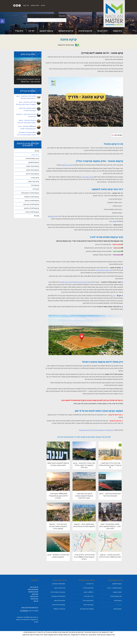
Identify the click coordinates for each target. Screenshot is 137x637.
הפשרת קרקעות (117, 592)
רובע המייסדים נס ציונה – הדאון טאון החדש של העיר (110, 495)
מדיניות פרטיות (34, 596)
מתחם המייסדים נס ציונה (58, 605)
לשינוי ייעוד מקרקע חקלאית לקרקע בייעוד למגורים (75, 282)
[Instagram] (14, 5)
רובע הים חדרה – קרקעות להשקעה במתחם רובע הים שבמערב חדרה (58, 526)
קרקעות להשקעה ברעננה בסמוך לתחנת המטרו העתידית (58, 464)
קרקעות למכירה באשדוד (31, 197)
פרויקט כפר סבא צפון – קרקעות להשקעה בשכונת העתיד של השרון (84, 496)
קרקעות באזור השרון (32, 166)
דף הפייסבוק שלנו (33, 607)
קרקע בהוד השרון (33, 181)
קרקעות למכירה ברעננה (32, 200)
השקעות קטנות (118, 609)
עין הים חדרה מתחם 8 (59, 609)
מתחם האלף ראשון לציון (58, 584)
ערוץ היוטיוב (24, 607)
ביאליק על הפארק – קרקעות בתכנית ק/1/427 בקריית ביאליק (110, 556)
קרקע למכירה (109, 430)
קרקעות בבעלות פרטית (103, 270)
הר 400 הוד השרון (88, 592)
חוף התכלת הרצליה (88, 588)
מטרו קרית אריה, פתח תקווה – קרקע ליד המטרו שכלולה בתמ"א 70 (110, 465)
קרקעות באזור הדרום (32, 174)
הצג (113, 135)
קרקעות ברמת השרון (59, 601)
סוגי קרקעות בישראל (85, 430)
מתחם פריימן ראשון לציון (86, 609)
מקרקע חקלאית (53, 216)
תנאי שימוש (35, 5)
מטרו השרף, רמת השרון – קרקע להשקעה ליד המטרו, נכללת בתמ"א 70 (84, 465)
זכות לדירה (36, 189)
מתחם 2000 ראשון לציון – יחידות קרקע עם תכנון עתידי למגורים (58, 496)
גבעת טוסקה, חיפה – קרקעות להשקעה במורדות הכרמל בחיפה (84, 525)
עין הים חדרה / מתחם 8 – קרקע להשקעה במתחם (58, 556)
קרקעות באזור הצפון (32, 170)
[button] (2, 21)
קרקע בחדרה (35, 178)
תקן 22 (113, 296)
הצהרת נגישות (34, 599)
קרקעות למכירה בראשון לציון (30, 193)
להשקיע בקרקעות (67, 165)
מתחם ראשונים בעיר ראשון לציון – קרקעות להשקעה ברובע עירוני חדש (110, 526)
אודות (43, 5)
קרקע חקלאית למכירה (32, 158)
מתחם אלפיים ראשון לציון (58, 596)
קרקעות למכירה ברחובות (31, 208)
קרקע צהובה (35, 155)
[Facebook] (19, 5)
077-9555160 (24, 611)
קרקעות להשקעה (33, 162)
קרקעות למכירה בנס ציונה (31, 204)
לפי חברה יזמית (34, 587)
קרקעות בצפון (118, 601)
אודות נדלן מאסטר (33, 592)
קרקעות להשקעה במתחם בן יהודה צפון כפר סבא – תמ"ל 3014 (28, 80)
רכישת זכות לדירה (98, 430)
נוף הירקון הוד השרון (59, 588)
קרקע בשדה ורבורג (88, 605)
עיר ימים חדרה (89, 584)
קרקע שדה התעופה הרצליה (57, 592)
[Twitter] (17, 5)
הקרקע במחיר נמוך (87, 177)
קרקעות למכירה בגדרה (32, 212)
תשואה (114, 221)
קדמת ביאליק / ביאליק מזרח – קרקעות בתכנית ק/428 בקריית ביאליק (84, 557)
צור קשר (26, 5)
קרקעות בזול (35, 185)
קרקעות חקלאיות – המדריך (114, 588)
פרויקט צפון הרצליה (88, 601)
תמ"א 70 (36, 216)
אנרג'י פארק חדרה (88, 596)
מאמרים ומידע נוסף (33, 589)
